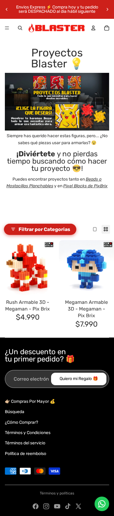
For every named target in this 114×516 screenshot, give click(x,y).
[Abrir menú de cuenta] (93, 28)
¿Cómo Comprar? (21, 422)
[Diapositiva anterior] (6, 9)
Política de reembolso (25, 453)
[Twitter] (78, 506)
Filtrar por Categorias (44, 229)
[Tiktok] (67, 506)
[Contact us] (102, 504)
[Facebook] (35, 506)
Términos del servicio (25, 443)
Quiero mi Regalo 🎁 (79, 378)
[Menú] (7, 28)
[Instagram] (46, 506)
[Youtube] (57, 506)
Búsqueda (14, 411)
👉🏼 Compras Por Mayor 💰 (30, 401)
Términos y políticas (57, 493)
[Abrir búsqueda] (20, 28)
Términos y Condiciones (27, 432)
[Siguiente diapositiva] (107, 9)
